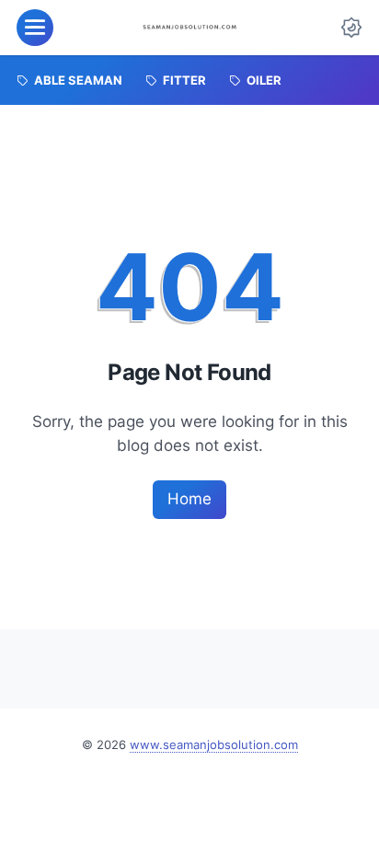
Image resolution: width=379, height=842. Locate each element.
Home (189, 499)
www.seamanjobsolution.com (214, 745)
